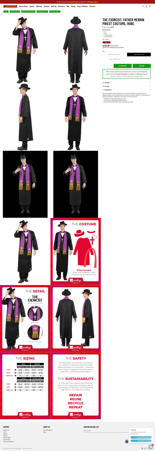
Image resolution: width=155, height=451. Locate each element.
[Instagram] (145, 448)
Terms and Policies (27, 448)
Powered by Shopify (16, 448)
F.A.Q (4, 432)
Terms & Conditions (8, 441)
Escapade (9, 448)
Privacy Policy (7, 437)
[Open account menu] (146, 6)
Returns (5, 435)
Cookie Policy (6, 439)
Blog (44, 432)
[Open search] (143, 6)
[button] (151, 447)
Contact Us (6, 430)
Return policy (108, 90)
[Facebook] (142, 448)
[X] (148, 448)
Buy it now (141, 66)
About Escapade (47, 430)
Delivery (107, 86)
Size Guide (107, 82)
